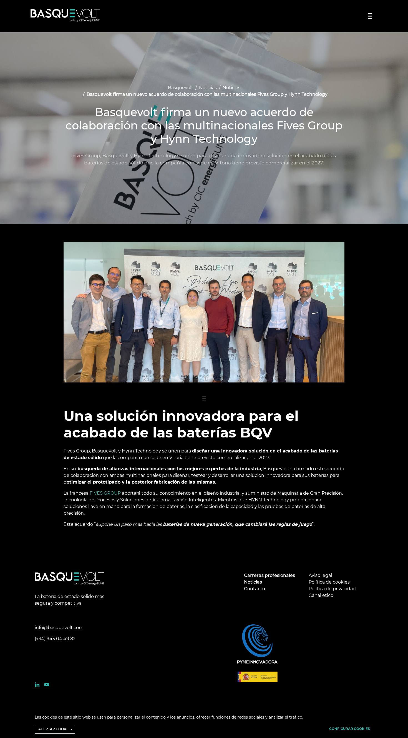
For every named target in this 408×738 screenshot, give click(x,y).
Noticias (208, 87)
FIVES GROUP (106, 493)
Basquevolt (180, 87)
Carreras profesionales (269, 575)
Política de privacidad (332, 588)
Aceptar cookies (55, 729)
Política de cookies (329, 582)
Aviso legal (320, 575)
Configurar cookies (349, 729)
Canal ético (321, 595)
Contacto (254, 588)
